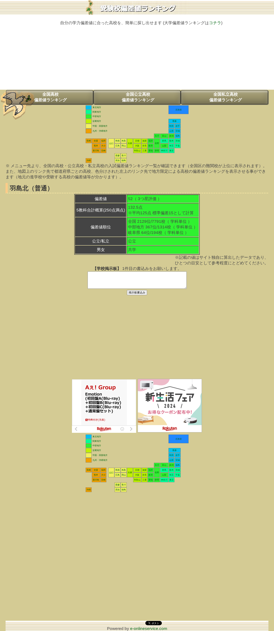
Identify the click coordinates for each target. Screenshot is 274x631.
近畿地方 (96, 121)
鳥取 (124, 141)
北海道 (178, 110)
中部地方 (96, 116)
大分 (103, 145)
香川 (124, 155)
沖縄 (88, 160)
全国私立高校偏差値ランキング (225, 97)
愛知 (151, 150)
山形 (171, 131)
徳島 (124, 160)
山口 (111, 143)
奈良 (144, 145)
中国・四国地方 (99, 126)
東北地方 (96, 107)
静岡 (157, 150)
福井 (151, 141)
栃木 (171, 141)
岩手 (178, 126)
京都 (137, 141)
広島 (117, 145)
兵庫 (130, 143)
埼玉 (171, 145)
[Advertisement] (137, 60)
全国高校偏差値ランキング (50, 97)
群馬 (164, 141)
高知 (117, 160)
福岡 (103, 141)
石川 (157, 136)
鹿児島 (96, 150)
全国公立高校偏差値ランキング (138, 97)
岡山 (124, 145)
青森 (174, 121)
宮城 (178, 131)
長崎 (88, 141)
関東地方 (96, 112)
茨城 (178, 141)
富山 (164, 136)
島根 (117, 141)
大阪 (137, 145)
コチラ (215, 23)
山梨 (164, 145)
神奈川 (164, 150)
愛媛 (117, 155)
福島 (178, 136)
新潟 (171, 136)
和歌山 (137, 150)
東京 (171, 150)
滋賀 (144, 141)
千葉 (178, 145)
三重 (144, 150)
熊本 (96, 145)
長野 (157, 143)
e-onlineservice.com (148, 628)
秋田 (171, 126)
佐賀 (96, 141)
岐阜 (151, 145)
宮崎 (103, 150)
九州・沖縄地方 (99, 131)
